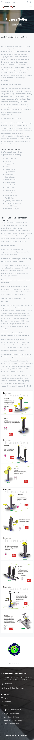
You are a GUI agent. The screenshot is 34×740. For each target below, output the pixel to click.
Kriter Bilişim (24, 735)
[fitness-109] (17, 597)
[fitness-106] (17, 524)
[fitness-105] (17, 500)
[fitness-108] (17, 573)
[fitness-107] (17, 548)
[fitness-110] (17, 621)
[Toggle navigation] (31, 7)
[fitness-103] (17, 451)
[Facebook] (27, 2)
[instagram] (30, 2)
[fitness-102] (17, 427)
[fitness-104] (17, 475)
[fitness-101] (17, 402)
